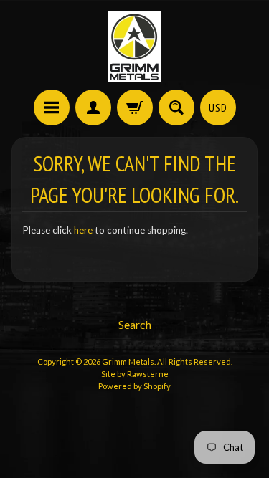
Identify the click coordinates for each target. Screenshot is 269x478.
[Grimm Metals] (134, 46)
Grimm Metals (128, 361)
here (83, 230)
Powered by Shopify (134, 386)
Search (134, 324)
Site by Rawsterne (135, 373)
